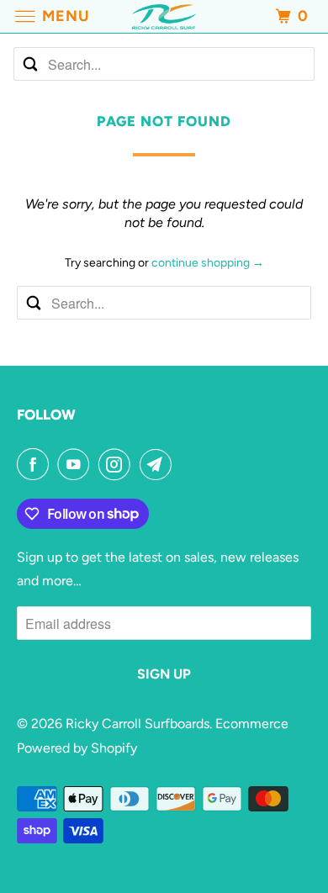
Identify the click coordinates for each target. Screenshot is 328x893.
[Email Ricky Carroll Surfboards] (159, 464)
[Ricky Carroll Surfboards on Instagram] (117, 464)
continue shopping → (207, 263)
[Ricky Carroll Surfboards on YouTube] (76, 464)
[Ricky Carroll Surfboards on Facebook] (36, 464)
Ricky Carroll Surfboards (137, 724)
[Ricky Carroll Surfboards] (164, 16)
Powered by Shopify (77, 748)
